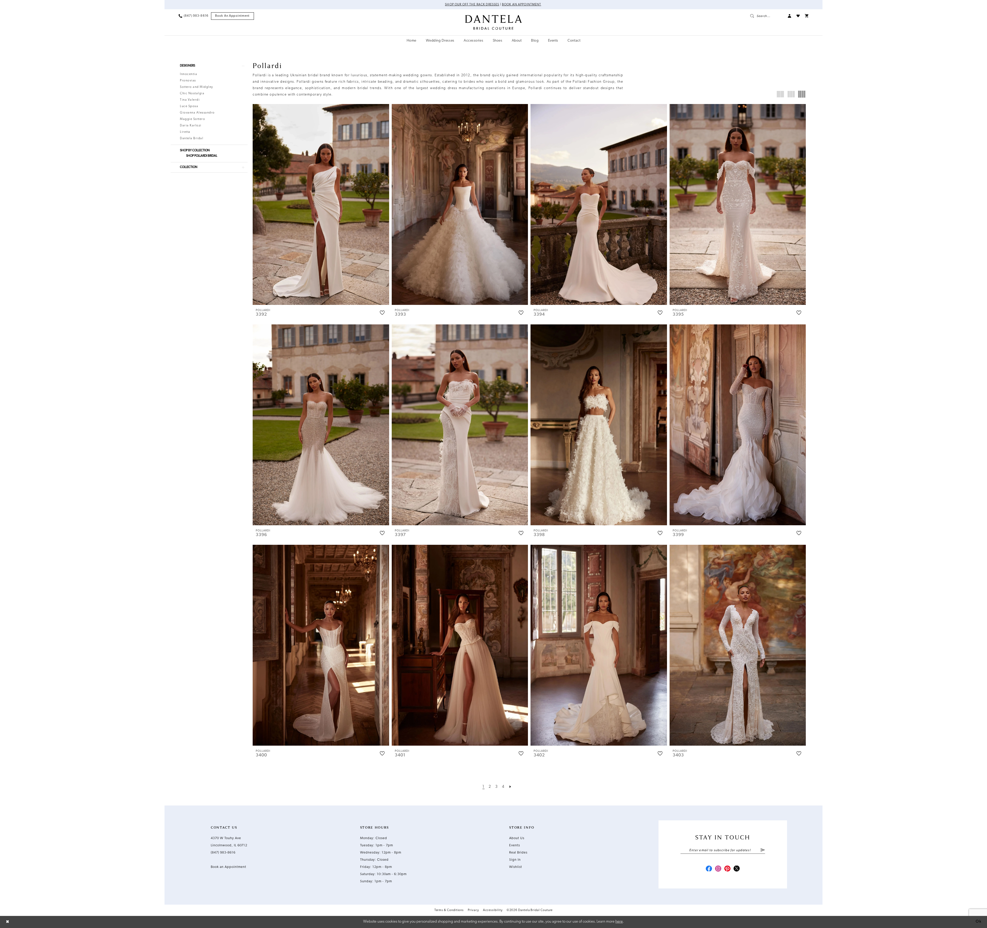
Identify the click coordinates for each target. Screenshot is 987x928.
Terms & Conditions (449, 910)
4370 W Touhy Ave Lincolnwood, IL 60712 (229, 842)
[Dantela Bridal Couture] (493, 22)
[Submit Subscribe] (762, 850)
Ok (978, 922)
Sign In (515, 859)
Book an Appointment (521, 4)
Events (514, 845)
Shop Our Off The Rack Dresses (472, 4)
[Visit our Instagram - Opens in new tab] (718, 869)
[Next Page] (510, 787)
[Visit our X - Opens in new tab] (737, 869)
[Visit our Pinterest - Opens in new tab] (727, 869)
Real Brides (518, 852)
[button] (789, 16)
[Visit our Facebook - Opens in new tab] (709, 869)
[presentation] (321, 204)
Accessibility (492, 910)
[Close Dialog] (7, 921)
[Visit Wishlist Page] (798, 16)
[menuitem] (193, 16)
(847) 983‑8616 (223, 852)
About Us (516, 838)
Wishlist (515, 867)
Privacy (473, 910)
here (619, 922)
